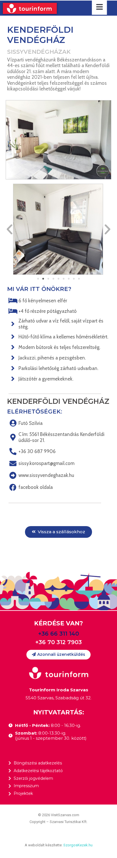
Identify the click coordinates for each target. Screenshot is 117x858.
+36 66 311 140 (58, 633)
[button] (38, 279)
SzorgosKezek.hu (78, 845)
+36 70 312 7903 (58, 642)
